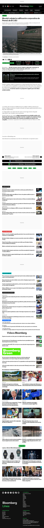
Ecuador (24, 501)
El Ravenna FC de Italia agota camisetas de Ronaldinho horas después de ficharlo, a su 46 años (32, 462)
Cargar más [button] (22, 445)
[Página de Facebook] (3, 493)
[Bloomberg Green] (22, 351)
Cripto (3, 515)
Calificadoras (20, 168)
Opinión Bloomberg (7, 320)
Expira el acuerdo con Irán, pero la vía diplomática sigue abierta (16, 336)
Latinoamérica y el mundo (27, 493)
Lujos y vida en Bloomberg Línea (11, 448)
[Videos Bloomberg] (22, 333)
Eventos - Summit (25, 519)
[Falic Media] (40, 7)
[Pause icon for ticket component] (3, 12)
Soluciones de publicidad (27, 523)
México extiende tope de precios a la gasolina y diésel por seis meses (32, 157)
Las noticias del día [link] (8, 10)
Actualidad (4, 514)
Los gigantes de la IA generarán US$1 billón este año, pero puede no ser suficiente (19, 326)
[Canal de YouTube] (8, 493)
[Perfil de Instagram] (11, 493)
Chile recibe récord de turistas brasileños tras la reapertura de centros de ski (12, 440)
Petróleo (25, 168)
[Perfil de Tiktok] (16, 493)
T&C (23, 515)
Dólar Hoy (3, 513)
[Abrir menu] (3, 6)
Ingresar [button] (40, 6)
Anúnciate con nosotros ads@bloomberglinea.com (31, 521)
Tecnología (24, 514)
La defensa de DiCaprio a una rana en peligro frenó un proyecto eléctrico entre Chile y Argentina (32, 479)
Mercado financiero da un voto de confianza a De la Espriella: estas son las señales (31, 422)
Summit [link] (26, 10)
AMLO (34, 168)
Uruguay (24, 503)
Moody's (14, 168)
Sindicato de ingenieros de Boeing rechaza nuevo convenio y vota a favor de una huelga (12, 385)
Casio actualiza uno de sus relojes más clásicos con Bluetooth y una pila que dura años (11, 462)
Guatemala (24, 506)
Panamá (24, 502)
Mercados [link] (21, 10)
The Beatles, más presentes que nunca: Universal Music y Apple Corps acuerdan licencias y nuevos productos (11, 479)
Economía (3, 511)
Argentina (24, 496)
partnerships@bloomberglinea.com (28, 520)
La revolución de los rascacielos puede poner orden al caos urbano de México (18, 323)
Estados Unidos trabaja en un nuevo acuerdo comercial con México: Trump (12, 157)
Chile (23, 499)
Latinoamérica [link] (37, 10)
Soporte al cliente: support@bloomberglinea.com (30, 522)
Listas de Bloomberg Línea (6, 518)
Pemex (10, 168)
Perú (23, 500)
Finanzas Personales (5, 516)
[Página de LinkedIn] (13, 493)
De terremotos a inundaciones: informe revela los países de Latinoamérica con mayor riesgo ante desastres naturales (16, 358)
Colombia (24, 497)
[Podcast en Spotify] (18, 493)
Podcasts (3, 517)
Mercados (3, 512)
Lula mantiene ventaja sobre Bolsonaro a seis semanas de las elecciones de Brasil (31, 384)
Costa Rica (24, 504)
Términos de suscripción (27, 513)
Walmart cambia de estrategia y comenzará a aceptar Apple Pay (29, 403)
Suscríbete (24, 511)
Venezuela (24, 498)
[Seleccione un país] (13, 6)
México (4, 15)
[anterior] (3, 157)
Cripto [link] (31, 10)
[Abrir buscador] (5, 6)
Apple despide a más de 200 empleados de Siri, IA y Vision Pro (11, 421)
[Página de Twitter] (5, 493)
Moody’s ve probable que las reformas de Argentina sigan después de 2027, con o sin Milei (31, 441)
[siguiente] (41, 157)
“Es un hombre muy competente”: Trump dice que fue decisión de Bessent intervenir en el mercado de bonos (11, 404)
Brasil (24, 494)
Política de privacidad (26, 512)
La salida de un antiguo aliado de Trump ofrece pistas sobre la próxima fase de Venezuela (21, 329)
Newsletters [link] (15, 10)
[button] (3, 59)
